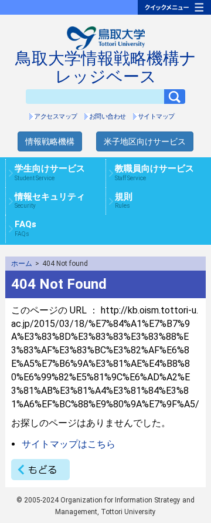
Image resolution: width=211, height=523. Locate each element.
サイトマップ (156, 116)
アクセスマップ (55, 116)
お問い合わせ (107, 116)
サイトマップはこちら (68, 444)
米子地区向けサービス (145, 141)
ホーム (21, 263)
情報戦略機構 (49, 141)
